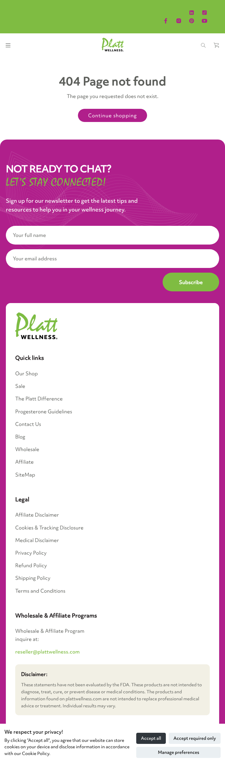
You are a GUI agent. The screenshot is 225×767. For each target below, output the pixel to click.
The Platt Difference (39, 398)
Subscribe (191, 282)
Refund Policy (31, 565)
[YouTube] (204, 21)
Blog (20, 436)
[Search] (203, 45)
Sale (20, 386)
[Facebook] (165, 21)
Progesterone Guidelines (43, 411)
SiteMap (25, 474)
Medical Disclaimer (37, 540)
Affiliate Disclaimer (37, 514)
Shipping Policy (32, 578)
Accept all (151, 738)
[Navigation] (7, 45)
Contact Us (28, 424)
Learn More (205, 7)
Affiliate (24, 461)
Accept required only (194, 738)
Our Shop (26, 373)
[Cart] (216, 45)
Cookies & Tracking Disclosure (49, 527)
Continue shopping (112, 115)
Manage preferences (178, 752)
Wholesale (27, 449)
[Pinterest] (191, 21)
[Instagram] (178, 21)
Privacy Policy (31, 552)
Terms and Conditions (40, 590)
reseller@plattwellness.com (47, 651)
